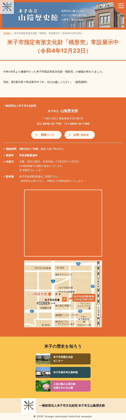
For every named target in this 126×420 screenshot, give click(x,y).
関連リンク (47, 134)
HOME (7, 33)
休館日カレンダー (32, 170)
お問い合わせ (81, 134)
